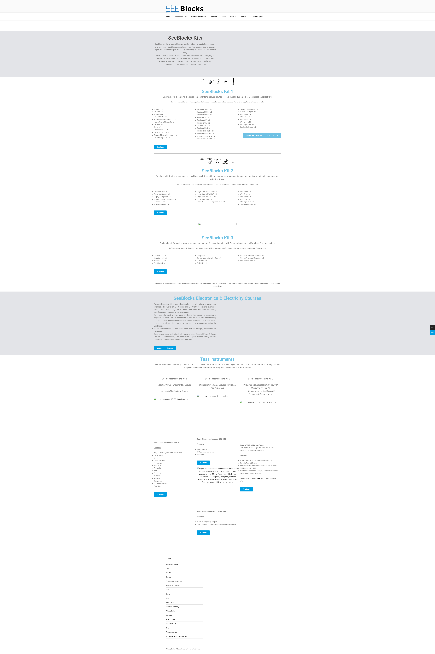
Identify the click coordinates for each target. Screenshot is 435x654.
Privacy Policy (170, 611)
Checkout (169, 573)
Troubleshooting (171, 632)
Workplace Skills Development (176, 636)
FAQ (167, 589)
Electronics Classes (198, 16)
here (258, 478)
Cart (167, 568)
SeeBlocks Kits (181, 16)
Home (168, 16)
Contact (243, 16)
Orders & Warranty (172, 606)
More (232, 16)
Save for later (170, 619)
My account (170, 602)
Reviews (214, 16)
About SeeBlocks (172, 564)
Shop (224, 16)
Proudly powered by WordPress (188, 649)
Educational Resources (174, 581)
